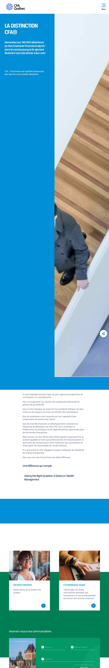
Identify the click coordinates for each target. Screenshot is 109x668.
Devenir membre (22, 584)
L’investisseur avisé (74, 584)
